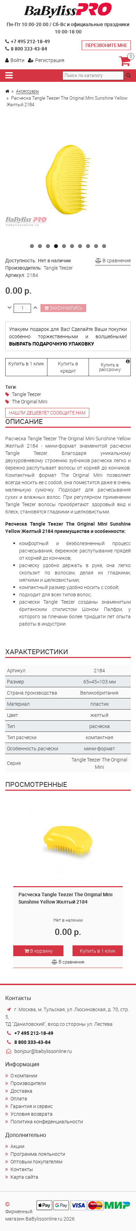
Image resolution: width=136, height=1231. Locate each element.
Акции (17, 1146)
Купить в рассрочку (110, 367)
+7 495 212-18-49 (30, 41)
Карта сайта (24, 1177)
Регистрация (50, 60)
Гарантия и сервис (31, 1106)
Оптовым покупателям (36, 1161)
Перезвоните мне (106, 45)
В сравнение (116, 260)
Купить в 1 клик (26, 363)
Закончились (65, 308)
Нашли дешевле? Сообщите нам (47, 413)
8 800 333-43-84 (29, 48)
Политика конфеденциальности (46, 1121)
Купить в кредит (68, 367)
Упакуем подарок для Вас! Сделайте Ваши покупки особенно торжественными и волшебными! (68, 336)
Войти (17, 60)
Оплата (18, 1098)
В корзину (41, 950)
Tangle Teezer (26, 394)
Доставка (21, 1090)
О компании (23, 1075)
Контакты (21, 1169)
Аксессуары (27, 91)
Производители (28, 1083)
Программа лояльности (37, 1154)
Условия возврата (31, 1113)
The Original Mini (29, 401)
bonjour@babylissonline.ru (43, 1051)
